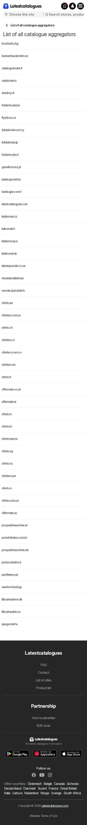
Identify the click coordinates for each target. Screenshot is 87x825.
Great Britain (68, 788)
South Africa (72, 793)
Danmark (29, 788)
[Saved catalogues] (64, 6)
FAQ (43, 665)
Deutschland (12, 788)
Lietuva (17, 793)
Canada (59, 784)
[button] (72, 6)
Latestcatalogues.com (54, 805)
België (48, 784)
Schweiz (73, 784)
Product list (43, 688)
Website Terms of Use (43, 816)
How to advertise (43, 718)
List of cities (44, 680)
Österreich (35, 784)
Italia (7, 793)
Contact (43, 672)
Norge (44, 793)
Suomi (42, 788)
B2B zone (43, 726)
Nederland (31, 793)
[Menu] (80, 6)
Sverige (56, 793)
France (53, 788)
